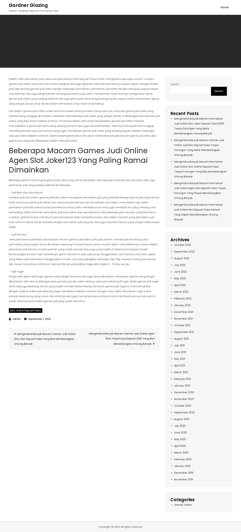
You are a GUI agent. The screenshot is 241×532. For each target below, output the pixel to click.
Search (174, 84)
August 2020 (181, 419)
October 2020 (182, 406)
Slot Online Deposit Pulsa (25, 310)
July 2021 (179, 345)
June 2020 (180, 432)
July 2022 (179, 265)
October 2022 (182, 245)
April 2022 (180, 285)
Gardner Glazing (28, 5)
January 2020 (182, 466)
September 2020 (184, 412)
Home (224, 7)
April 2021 (179, 365)
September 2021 (184, 332)
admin (17, 319)
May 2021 (179, 359)
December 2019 (183, 473)
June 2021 (180, 352)
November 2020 (184, 399)
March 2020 (181, 452)
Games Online (183, 505)
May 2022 (180, 278)
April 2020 (180, 446)
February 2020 (183, 459)
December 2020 (184, 392)
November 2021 (183, 318)
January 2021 (182, 385)
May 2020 (180, 439)
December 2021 (183, 312)
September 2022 (184, 251)
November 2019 (183, 479)
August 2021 (181, 339)
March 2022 (181, 292)
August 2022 (181, 258)
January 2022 (182, 305)
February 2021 (182, 379)
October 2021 (182, 325)
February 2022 (182, 298)
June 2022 (180, 271)
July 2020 (180, 426)
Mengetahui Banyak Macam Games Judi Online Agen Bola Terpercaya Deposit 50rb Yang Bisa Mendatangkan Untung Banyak (122, 339)
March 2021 (181, 372)
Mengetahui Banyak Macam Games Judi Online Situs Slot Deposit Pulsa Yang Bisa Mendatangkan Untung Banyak (45, 339)
